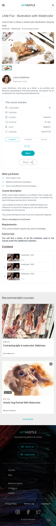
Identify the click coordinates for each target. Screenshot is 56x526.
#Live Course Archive (30, 29)
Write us (30, 447)
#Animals (6, 29)
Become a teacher (15, 483)
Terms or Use (29, 504)
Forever (44, 139)
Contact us (12, 488)
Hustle (28, 5)
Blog (10, 475)
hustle (28, 432)
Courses (11, 470)
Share (26, 162)
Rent (28, 153)
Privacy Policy (11, 504)
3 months (28, 139)
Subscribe (30, 455)
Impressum (46, 504)
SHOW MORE (28, 419)
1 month (12, 139)
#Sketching (15, 29)
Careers (11, 493)
